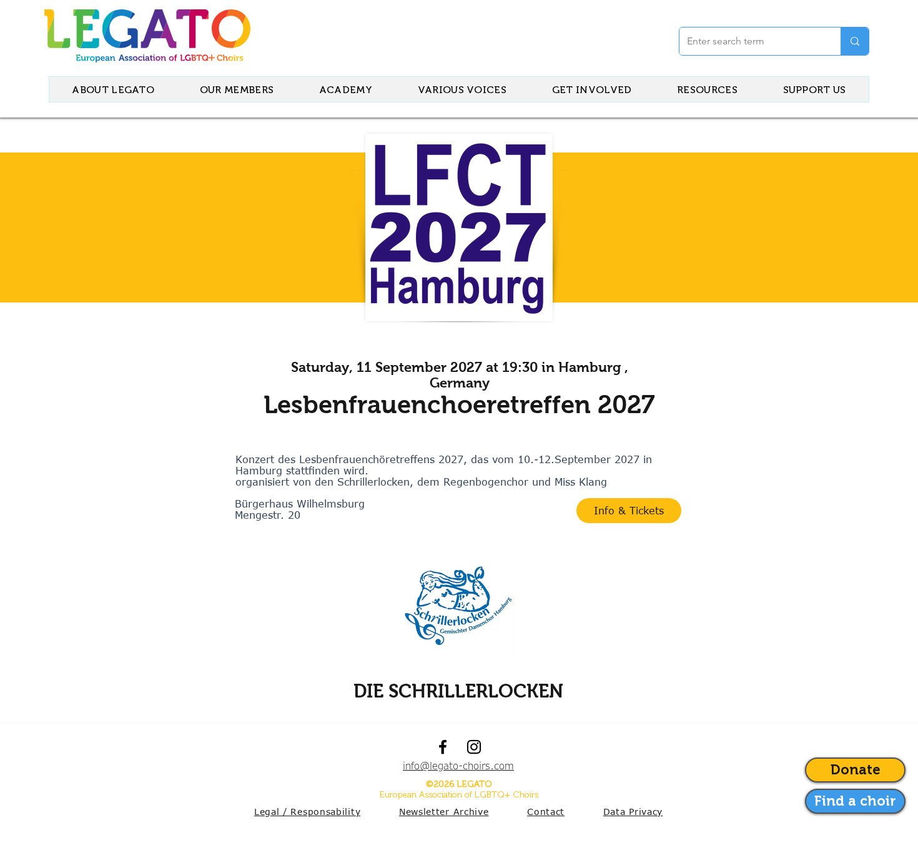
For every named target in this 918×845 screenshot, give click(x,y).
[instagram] (474, 747)
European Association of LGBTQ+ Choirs (459, 794)
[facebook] (442, 747)
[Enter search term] (855, 41)
